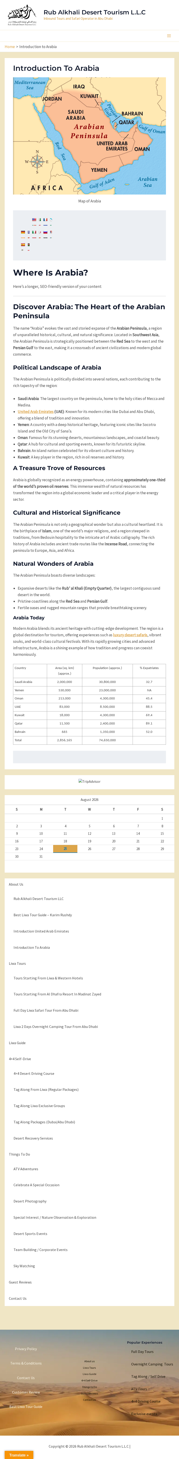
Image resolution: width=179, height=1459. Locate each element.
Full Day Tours (142, 1351)
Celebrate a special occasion (36, 1185)
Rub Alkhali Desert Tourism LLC (39, 898)
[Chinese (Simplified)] (25, 222)
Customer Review (26, 1392)
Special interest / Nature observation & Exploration (55, 1217)
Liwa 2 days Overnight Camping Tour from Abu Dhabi (56, 1026)
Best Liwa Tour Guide (25, 1406)
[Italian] (36, 234)
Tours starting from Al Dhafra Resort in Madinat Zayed (57, 994)
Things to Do (19, 1154)
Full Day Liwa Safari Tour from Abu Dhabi (46, 1010)
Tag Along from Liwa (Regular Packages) (46, 1089)
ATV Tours (139, 1389)
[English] (36, 222)
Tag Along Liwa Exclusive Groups (39, 1105)
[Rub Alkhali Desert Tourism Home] (22, 14)
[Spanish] (25, 247)
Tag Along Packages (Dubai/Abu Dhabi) (44, 1122)
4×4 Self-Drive (20, 1058)
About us (16, 884)
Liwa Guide (17, 1042)
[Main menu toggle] (169, 35)
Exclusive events (144, 1413)
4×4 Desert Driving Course (34, 1073)
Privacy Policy (26, 1348)
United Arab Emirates (36, 411)
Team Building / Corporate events (41, 1249)
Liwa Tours (17, 963)
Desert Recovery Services (33, 1138)
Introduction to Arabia (32, 947)
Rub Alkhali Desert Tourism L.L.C (95, 12)
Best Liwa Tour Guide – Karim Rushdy (43, 915)
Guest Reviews (20, 1282)
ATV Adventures (26, 1169)
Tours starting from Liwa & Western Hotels (48, 978)
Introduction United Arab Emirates (41, 931)
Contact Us (26, 1377)
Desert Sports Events (30, 1233)
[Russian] (47, 234)
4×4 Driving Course (146, 1401)
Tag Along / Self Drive (148, 1376)
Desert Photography (30, 1201)
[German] (25, 234)
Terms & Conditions (26, 1363)
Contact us (18, 1298)
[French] (47, 222)
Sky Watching (24, 1266)
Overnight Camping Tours (152, 1364)
